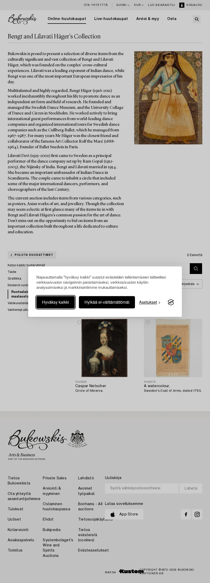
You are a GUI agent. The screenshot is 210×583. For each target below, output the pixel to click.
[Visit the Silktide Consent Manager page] (171, 302)
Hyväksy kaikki (55, 302)
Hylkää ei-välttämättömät (107, 302)
